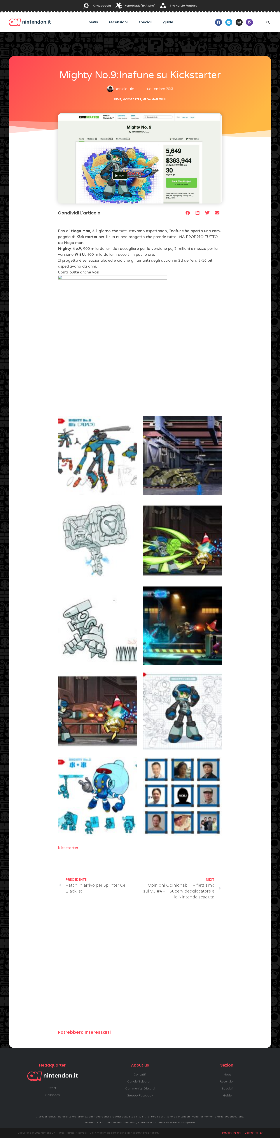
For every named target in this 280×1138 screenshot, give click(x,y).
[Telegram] (228, 22)
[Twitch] (249, 22)
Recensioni (118, 22)
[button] (268, 22)
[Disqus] (140, 966)
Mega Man (150, 99)
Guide (168, 22)
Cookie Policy (253, 1132)
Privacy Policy (231, 1132)
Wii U (162, 99)
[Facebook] (218, 22)
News (93, 22)
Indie (117, 99)
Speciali (145, 22)
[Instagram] (239, 22)
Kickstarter (131, 99)
